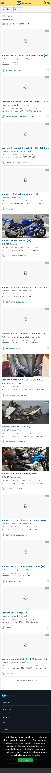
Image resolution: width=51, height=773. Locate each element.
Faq (3, 723)
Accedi (5, 729)
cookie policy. (34, 755)
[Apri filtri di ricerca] (45, 2)
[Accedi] (48, 2)
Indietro (8, 9)
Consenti (25, 760)
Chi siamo (6, 702)
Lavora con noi (8, 709)
